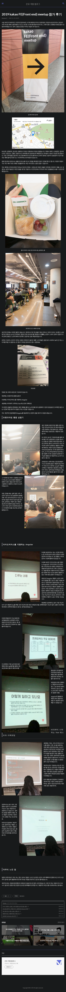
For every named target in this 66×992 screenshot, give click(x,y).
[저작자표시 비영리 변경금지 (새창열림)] (22, 896)
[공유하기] (8, 896)
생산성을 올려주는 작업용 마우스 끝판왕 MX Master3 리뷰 (15, 909)
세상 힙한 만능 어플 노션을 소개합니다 (11, 911)
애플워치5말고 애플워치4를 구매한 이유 (11, 913)
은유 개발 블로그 (10, 961)
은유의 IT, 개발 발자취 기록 (11, 963)
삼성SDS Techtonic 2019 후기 (9, 916)
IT (8, 903)
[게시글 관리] (10, 896)
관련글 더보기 (61, 922)
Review (4, 903)
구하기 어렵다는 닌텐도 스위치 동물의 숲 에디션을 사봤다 (15, 906)
